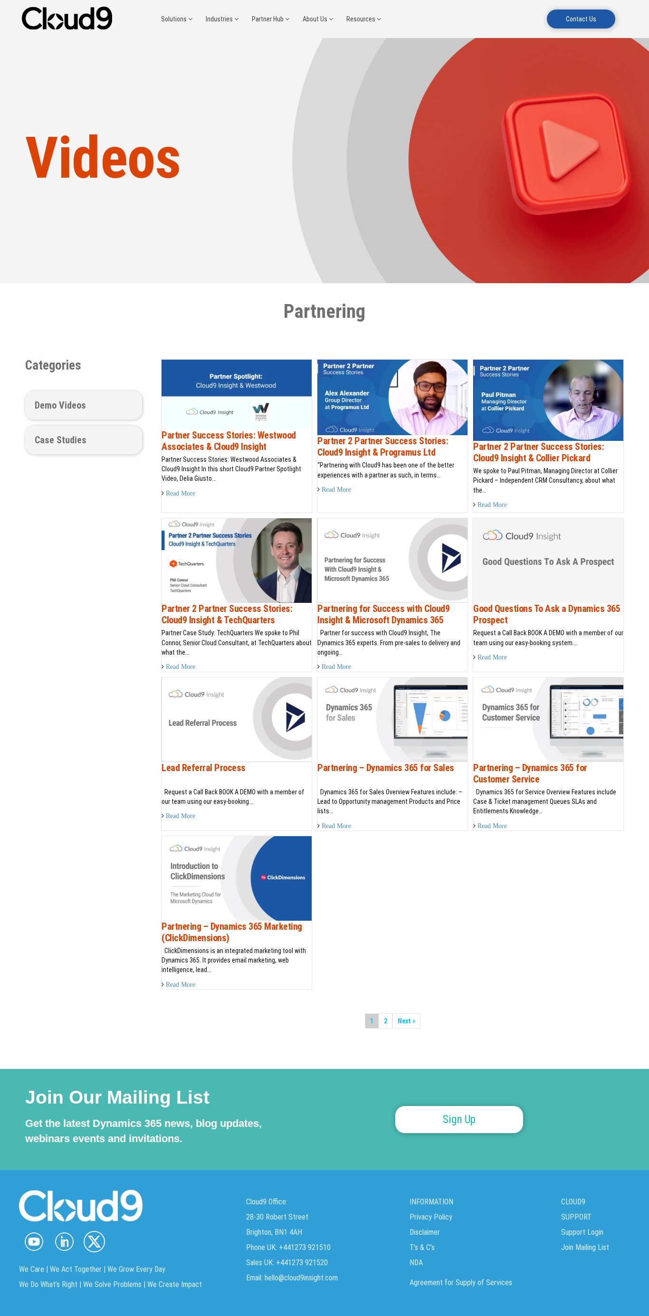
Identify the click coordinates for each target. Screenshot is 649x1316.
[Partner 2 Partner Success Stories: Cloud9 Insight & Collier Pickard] (548, 399)
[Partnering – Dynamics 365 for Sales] (392, 719)
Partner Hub (268, 19)
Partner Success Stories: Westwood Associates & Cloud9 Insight (229, 440)
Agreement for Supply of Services (461, 1282)
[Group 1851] (94, 1241)
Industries (220, 19)
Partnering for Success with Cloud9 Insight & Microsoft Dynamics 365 (383, 614)
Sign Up (459, 1119)
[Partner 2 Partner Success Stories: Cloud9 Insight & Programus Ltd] (392, 397)
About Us (316, 19)
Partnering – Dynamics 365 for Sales (385, 767)
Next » (406, 1021)
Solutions (174, 19)
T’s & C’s (422, 1247)
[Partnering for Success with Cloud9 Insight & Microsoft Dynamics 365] (392, 560)
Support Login (582, 1232)
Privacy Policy (431, 1216)
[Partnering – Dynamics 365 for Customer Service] (548, 719)
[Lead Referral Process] (237, 719)
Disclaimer (425, 1232)
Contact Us (581, 19)
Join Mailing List (585, 1247)
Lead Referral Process (204, 767)
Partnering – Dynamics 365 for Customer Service (530, 773)
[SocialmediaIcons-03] (34, 1241)
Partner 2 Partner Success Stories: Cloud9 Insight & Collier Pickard (538, 452)
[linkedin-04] (64, 1241)
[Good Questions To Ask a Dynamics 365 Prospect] (548, 560)
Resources (361, 19)
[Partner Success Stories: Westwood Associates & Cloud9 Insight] (237, 394)
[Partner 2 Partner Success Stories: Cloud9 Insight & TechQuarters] (237, 560)
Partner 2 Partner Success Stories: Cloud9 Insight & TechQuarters (227, 614)
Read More (180, 493)
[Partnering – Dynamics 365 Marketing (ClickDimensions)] (237, 878)
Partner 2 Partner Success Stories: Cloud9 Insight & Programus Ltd (382, 446)
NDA (416, 1262)
